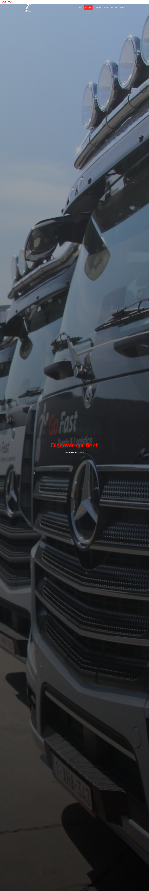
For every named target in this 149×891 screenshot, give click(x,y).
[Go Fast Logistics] (27, 7)
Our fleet (88, 8)
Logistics (97, 8)
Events (105, 8)
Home (80, 8)
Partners (113, 8)
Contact (122, 8)
